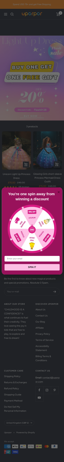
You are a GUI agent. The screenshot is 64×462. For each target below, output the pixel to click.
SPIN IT (32, 267)
